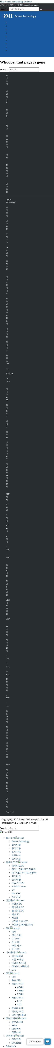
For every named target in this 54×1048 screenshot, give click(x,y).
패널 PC (6, 424)
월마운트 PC (6, 410)
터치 (10, 40)
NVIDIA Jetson (19, 886)
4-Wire (20, 987)
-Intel (6, 548)
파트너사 (6, 251)
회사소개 (12, 23)
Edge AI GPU (18, 883)
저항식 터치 (6, 645)
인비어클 (6, 346)
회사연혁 (6, 211)
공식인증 (6, 225)
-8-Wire (6, 665)
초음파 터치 (6, 716)
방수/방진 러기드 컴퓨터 (6, 311)
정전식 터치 (6, 684)
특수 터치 (6, 630)
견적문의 (12, 47)
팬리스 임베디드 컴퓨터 (24, 869)
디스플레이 (14, 36)
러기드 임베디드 (6, 285)
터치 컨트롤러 (6, 750)
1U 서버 (6, 507)
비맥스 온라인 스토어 (11, 5)
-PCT (6, 704)
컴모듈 (6, 435)
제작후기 (6, 774)
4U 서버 (6, 539)
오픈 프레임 (6, 570)
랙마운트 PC (6, 394)
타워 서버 (16, 945)
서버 (10, 33)
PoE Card (6, 380)
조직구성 (6, 238)
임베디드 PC (14, 26)
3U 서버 (6, 528)
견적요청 (6, 803)
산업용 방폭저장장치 (6, 475)
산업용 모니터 (6, 588)
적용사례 (6, 787)
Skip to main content (9, 1)
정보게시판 (14, 43)
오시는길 (6, 265)
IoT (6, 369)
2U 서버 (6, 518)
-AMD (6, 555)
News (6, 765)
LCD (6, 619)
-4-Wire (6, 657)
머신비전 (6, 333)
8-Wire (20, 990)
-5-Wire (6, 672)
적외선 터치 (6, 732)
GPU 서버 (6, 497)
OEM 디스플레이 (6, 607)
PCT (19, 1004)
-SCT (6, 696)
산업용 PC (13, 29)
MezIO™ (6, 374)
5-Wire (20, 994)
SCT (19, 1001)
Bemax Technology (6, 201)
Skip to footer (25, 1)
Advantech (13, 50)
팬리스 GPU (6, 359)
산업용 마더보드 (6, 450)
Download (34, 5)
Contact (25, 5)
